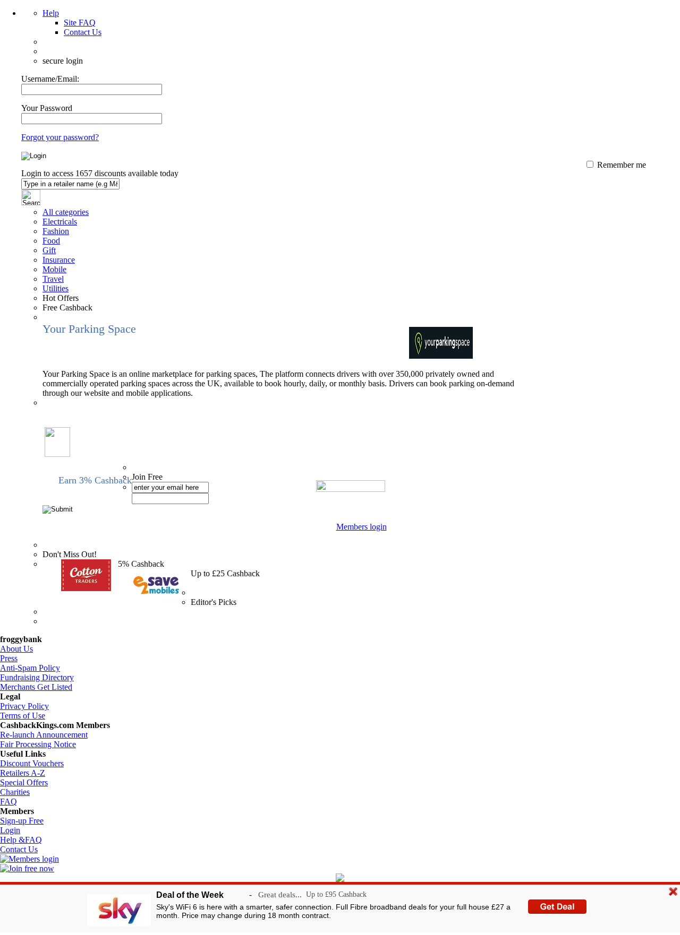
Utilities (55, 288)
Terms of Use (22, 715)
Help (50, 13)
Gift (49, 250)
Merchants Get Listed (36, 686)
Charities (15, 792)
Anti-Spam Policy (30, 667)
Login (10, 830)
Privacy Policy (24, 706)
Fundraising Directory (37, 677)
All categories (65, 212)
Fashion (55, 231)
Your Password (46, 107)
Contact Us (82, 32)
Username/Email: (50, 78)
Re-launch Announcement (44, 734)
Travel (53, 278)
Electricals (59, 221)
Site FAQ (80, 22)
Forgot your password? (60, 137)
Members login (361, 526)
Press (9, 658)
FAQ (8, 801)
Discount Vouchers (32, 763)
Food (51, 240)
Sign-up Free (22, 820)
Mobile (54, 269)
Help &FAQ (21, 839)
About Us (16, 648)
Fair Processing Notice (38, 744)
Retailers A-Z (22, 772)
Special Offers (24, 782)
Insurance (58, 259)
